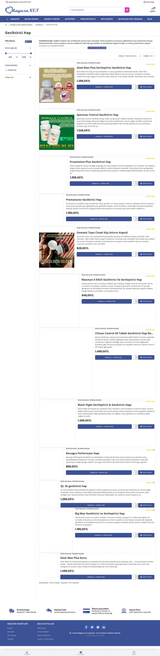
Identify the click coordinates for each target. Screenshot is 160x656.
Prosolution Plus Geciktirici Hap (90, 161)
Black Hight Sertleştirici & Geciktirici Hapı (105, 404)
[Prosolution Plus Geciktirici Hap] (53, 175)
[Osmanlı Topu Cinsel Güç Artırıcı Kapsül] (56, 250)
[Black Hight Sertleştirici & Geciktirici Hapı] (57, 423)
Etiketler (9, 77)
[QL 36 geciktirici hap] (48, 493)
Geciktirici (39, 25)
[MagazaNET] (22, 10)
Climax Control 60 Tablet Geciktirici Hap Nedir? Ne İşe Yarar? (125, 333)
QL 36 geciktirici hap (74, 486)
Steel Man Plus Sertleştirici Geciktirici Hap (104, 67)
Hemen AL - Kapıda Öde (104, 87)
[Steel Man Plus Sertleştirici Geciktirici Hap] (56, 85)
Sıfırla (29, 42)
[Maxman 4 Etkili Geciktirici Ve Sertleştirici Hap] (59, 300)
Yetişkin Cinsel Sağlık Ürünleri (21, 25)
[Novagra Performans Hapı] (51, 463)
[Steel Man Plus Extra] (48, 565)
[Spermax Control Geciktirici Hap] (56, 132)
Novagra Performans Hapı (82, 453)
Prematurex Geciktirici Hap (83, 199)
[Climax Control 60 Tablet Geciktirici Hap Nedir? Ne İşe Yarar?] (66, 363)
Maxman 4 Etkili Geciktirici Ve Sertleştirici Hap (112, 279)
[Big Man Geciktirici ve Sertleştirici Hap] (56, 530)
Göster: (146, 56)
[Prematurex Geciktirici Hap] (51, 210)
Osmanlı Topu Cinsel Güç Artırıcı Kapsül (102, 232)
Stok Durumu (11, 65)
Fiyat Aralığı (11, 48)
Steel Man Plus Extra (73, 558)
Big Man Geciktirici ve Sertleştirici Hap (100, 513)
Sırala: (121, 56)
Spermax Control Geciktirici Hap (97, 114)
